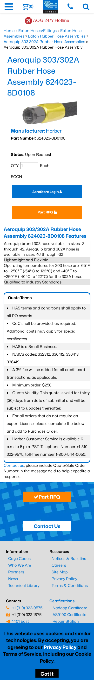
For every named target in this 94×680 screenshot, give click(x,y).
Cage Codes (19, 558)
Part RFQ (46, 212)
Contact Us (47, 526)
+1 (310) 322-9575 (27, 607)
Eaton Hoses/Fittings (37, 30)
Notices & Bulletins (69, 558)
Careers (59, 565)
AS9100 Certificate (69, 614)
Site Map (60, 572)
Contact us (14, 465)
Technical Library (24, 585)
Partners (16, 572)
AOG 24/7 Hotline (51, 20)
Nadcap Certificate (70, 607)
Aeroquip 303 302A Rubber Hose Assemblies (44, 41)
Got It (47, 673)
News (13, 578)
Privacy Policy (60, 647)
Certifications (61, 600)
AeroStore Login (46, 191)
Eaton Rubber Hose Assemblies (57, 36)
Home (9, 30)
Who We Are (19, 565)
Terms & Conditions (70, 585)
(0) (31, 6)
